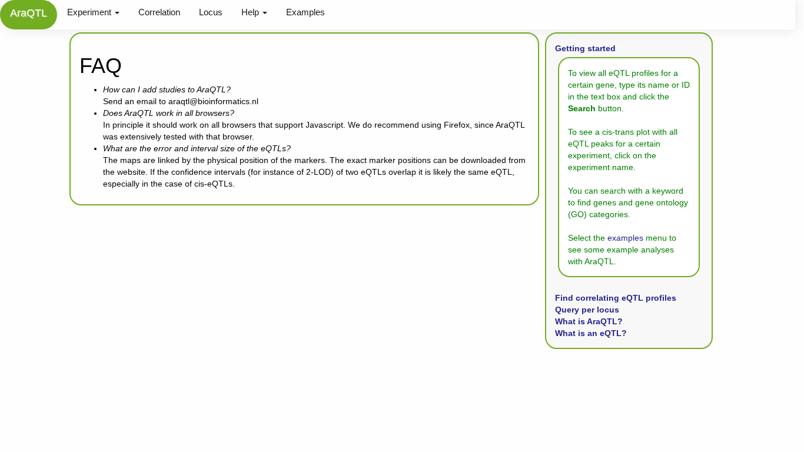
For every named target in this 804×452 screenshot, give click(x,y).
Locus (210, 12)
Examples (305, 12)
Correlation (159, 12)
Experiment (90, 12)
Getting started (585, 48)
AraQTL (28, 13)
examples (625, 237)
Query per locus (587, 309)
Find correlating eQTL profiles (615, 298)
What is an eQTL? (591, 333)
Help (251, 12)
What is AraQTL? (589, 321)
